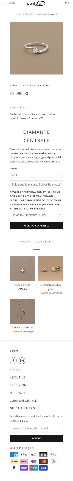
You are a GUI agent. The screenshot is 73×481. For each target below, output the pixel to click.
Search (16, 370)
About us (18, 377)
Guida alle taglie (25, 408)
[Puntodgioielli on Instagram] (23, 360)
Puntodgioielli (27, 448)
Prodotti (29, 14)
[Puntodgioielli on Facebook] (14, 360)
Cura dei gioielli (24, 401)
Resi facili (18, 393)
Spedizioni (19, 385)
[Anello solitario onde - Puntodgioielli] (36, 48)
